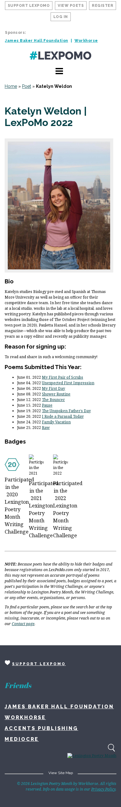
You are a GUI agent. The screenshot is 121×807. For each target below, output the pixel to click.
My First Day (53, 388)
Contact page (23, 623)
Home (11, 86)
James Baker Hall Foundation (36, 40)
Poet (26, 86)
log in (60, 17)
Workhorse (86, 40)
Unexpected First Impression (68, 382)
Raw (46, 427)
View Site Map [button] (60, 773)
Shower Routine (56, 394)
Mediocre (22, 739)
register (102, 5)
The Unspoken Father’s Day (66, 410)
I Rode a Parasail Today (63, 416)
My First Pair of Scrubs (62, 377)
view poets (71, 5)
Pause (47, 405)
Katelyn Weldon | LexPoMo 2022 (46, 116)
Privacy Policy (103, 789)
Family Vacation (56, 422)
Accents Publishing (41, 728)
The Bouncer (53, 399)
